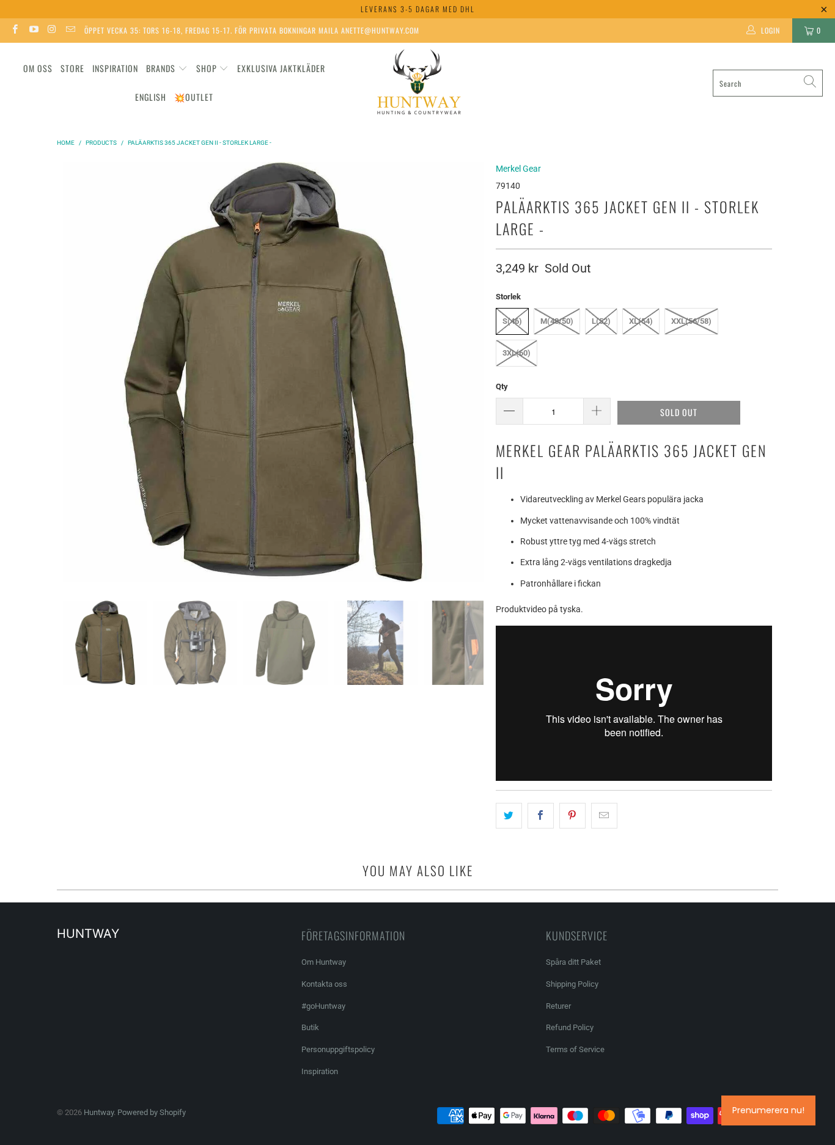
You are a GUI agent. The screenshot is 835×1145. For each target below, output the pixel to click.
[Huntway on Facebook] (14, 30)
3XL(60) (516, 352)
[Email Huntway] (70, 30)
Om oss (38, 68)
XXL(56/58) (691, 321)
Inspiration (115, 68)
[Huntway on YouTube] (33, 30)
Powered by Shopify (151, 1112)
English (150, 96)
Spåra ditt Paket (573, 962)
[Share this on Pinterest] (572, 816)
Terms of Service (575, 1049)
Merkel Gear (518, 169)
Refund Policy (570, 1027)
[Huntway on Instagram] (51, 30)
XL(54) (641, 321)
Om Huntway (323, 962)
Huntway (99, 1112)
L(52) (601, 321)
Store (72, 68)
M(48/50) (556, 321)
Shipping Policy (572, 984)
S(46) (512, 321)
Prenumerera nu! (768, 1110)
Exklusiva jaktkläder (281, 68)
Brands (160, 68)
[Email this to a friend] (604, 816)
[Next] (474, 372)
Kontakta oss (324, 984)
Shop (206, 68)
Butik (310, 1027)
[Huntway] (417, 83)
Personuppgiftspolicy (338, 1049)
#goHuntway (323, 1006)
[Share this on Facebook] (541, 816)
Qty (502, 386)
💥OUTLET (193, 96)
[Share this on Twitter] (509, 816)
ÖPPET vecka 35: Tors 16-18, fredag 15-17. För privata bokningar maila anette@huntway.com (251, 30)
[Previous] (72, 372)
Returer (558, 1006)
